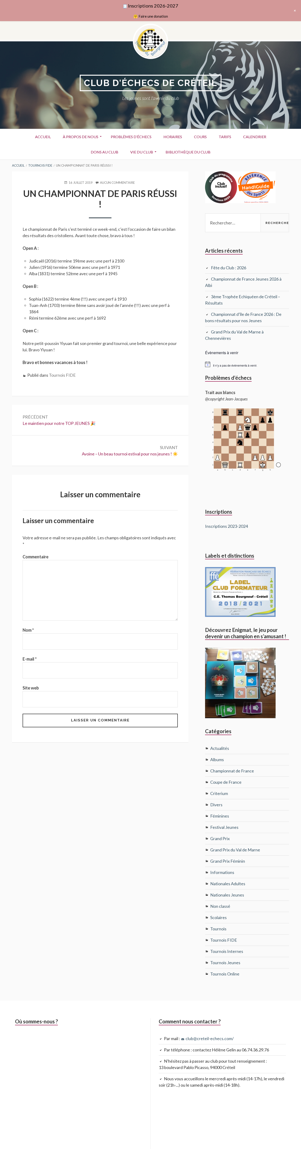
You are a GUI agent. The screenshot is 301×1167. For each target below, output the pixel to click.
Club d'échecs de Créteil (150, 83)
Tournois (218, 928)
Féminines (219, 815)
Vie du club (141, 152)
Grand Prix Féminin (227, 861)
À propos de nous (80, 136)
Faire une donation (153, 16)
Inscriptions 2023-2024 (226, 526)
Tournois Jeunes (225, 962)
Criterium (219, 793)
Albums (217, 759)
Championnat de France (232, 770)
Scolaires (218, 917)
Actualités (219, 748)
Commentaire (35, 556)
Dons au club (104, 152)
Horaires (172, 136)
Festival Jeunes (224, 827)
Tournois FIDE (62, 375)
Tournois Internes (226, 951)
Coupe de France (226, 782)
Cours (200, 136)
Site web (31, 687)
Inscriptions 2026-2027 (153, 5)
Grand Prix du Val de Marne (235, 849)
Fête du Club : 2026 (228, 267)
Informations (222, 872)
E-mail (30, 659)
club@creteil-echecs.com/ (210, 1038)
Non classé (220, 906)
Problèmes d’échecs (131, 136)
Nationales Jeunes (227, 894)
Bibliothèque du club (188, 152)
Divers (216, 804)
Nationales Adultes (227, 883)
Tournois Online (224, 973)
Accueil (43, 136)
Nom (28, 630)
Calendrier (254, 136)
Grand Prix (220, 838)
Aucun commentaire (117, 183)
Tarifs (225, 136)
